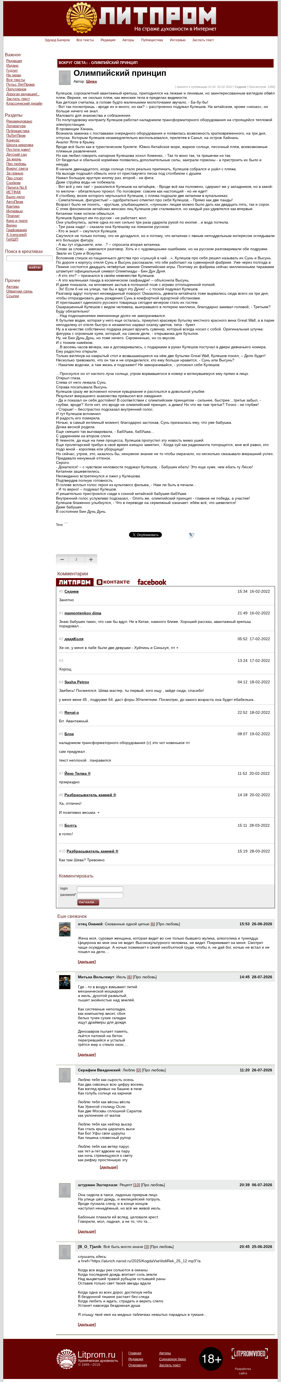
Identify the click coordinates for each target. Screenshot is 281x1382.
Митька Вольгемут (96, 977)
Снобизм (13, 183)
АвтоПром (14, 202)
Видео (11, 225)
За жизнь (13, 159)
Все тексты (85, 40)
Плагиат (13, 216)
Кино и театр (16, 221)
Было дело (15, 197)
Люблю (129, 1070)
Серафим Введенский (99, 1070)
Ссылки (12, 296)
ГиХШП (12, 239)
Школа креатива (19, 145)
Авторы (128, 40)
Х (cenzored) (16, 235)
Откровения (137, 1365)
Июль (121, 977)
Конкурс (13, 140)
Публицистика (152, 40)
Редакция (108, 40)
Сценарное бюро (172, 1359)
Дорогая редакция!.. (23, 94)
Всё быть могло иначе (123, 1246)
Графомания (16, 230)
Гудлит (12, 70)
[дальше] (87, 961)
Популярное (16, 89)
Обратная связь (19, 291)
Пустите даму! (18, 149)
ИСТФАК (13, 192)
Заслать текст (203, 40)
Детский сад (16, 154)
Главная (134, 1353)
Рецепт (126, 1185)
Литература (16, 126)
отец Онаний (90, 924)
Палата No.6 (16, 187)
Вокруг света (17, 168)
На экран (13, 75)
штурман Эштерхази (97, 1185)
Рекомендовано (19, 121)
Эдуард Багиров (57, 40)
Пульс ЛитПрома (20, 84)
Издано (12, 65)
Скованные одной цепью (127, 924)
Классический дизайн (24, 103)
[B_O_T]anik (89, 1246)
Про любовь (16, 164)
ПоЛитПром (16, 135)
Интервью (178, 40)
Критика (12, 206)
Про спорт (14, 178)
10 (136, 1185)
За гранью (14, 173)
